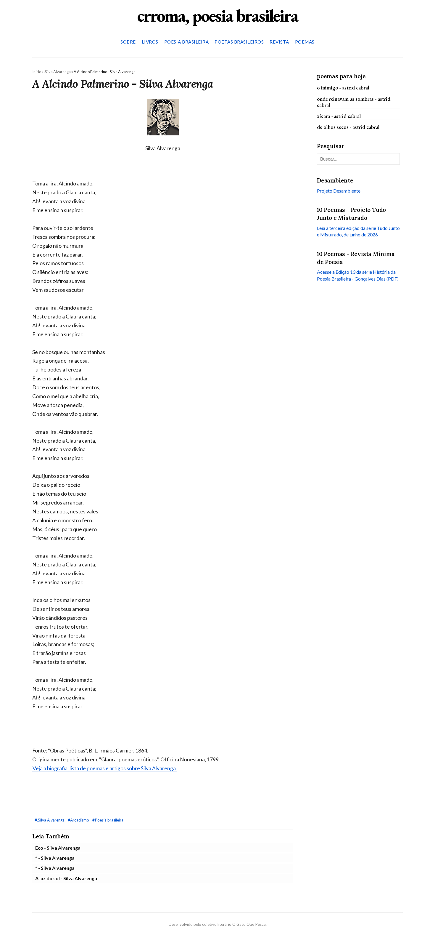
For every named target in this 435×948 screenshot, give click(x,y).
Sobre (128, 41)
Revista (279, 41)
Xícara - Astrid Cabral (339, 116)
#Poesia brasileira (107, 820)
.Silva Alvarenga (57, 71)
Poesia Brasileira (186, 41)
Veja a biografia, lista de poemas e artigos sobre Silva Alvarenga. (105, 768)
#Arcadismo (79, 820)
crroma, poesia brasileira (217, 15)
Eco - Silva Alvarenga (57, 848)
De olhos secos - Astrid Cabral (348, 127)
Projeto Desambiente (338, 190)
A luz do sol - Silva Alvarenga (66, 878)
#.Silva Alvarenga (50, 820)
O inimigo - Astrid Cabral (343, 87)
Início (36, 71)
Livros (150, 41)
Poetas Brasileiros (239, 41)
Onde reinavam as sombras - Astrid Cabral (353, 101)
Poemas (305, 41)
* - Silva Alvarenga (55, 858)
